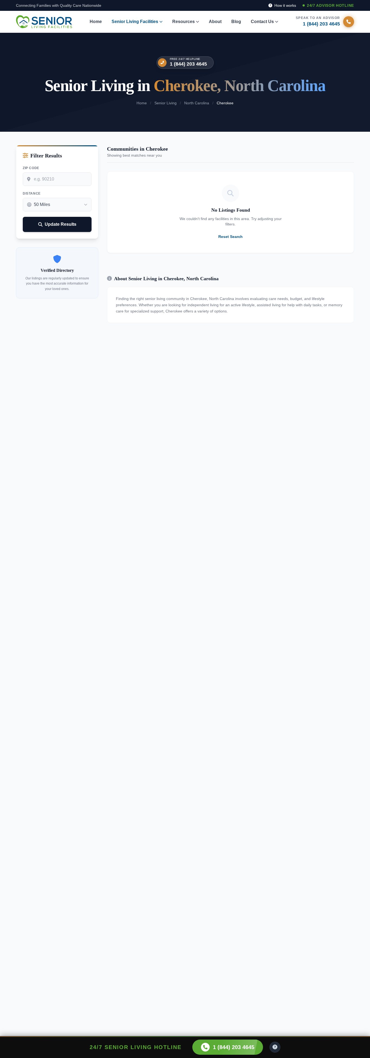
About (215, 21)
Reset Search (230, 236)
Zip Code (31, 168)
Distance (32, 193)
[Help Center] (275, 1047)
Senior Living (165, 103)
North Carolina (196, 103)
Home (96, 21)
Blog (236, 21)
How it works (284, 5)
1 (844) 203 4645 (188, 64)
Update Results (60, 224)
